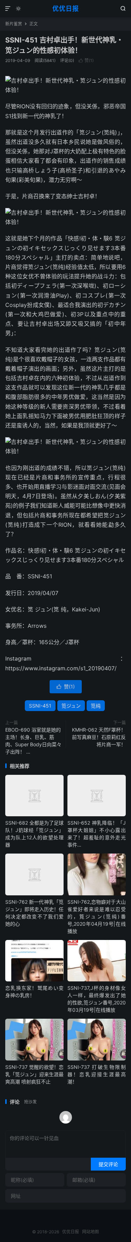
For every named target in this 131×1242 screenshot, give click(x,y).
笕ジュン (71, 706)
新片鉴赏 (13, 23)
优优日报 (65, 8)
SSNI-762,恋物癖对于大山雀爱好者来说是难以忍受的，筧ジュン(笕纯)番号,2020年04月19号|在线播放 (96, 916)
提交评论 (108, 1164)
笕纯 (96, 706)
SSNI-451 (40, 706)
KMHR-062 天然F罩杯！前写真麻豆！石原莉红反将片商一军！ (99, 737)
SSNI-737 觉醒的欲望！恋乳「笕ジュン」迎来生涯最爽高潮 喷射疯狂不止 (34, 1074)
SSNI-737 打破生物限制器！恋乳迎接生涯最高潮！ (96, 1074)
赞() (86, 60)
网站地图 (90, 1231)
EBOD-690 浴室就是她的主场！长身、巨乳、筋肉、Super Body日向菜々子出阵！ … (33, 741)
